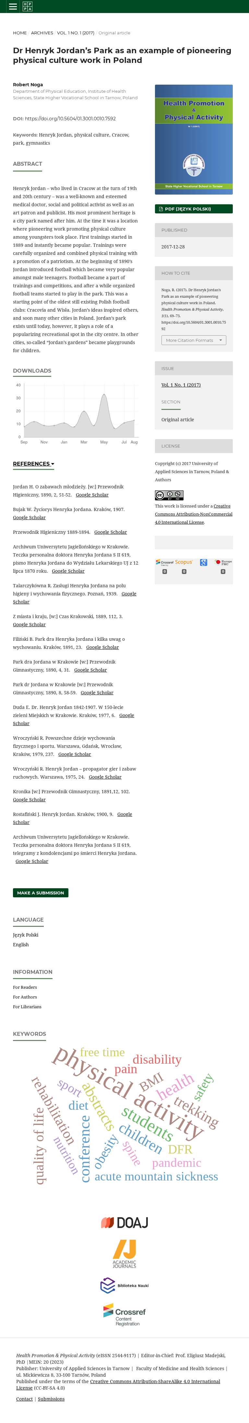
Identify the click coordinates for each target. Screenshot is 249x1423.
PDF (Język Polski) (187, 208)
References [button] (32, 464)
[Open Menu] (12, 6)
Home (20, 32)
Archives (42, 32)
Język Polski (25, 935)
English (21, 944)
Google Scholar (92, 495)
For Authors (25, 997)
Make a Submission (40, 892)
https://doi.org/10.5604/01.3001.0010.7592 (70, 119)
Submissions (51, 1399)
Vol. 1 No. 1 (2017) (75, 32)
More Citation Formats (189, 340)
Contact (24, 1399)
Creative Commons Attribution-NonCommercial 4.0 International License (193, 514)
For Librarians (27, 1007)
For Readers (25, 987)
